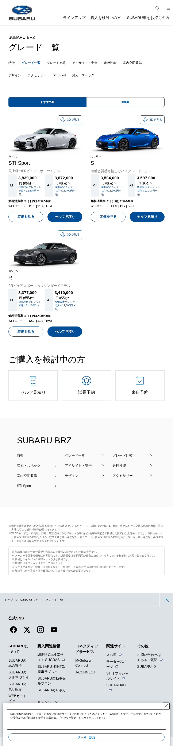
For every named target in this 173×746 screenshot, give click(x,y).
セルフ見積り (65, 217)
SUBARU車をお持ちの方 (148, 18)
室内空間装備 (132, 63)
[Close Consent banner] (166, 706)
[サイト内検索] (157, 8)
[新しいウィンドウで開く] (13, 632)
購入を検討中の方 (106, 18)
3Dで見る (73, 119)
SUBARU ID (146, 666)
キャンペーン (48, 702)
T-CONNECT (85, 672)
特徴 (11, 63)
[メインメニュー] (168, 8)
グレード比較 (56, 63)
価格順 (125, 102)
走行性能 (110, 63)
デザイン (14, 75)
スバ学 (111, 655)
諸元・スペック (83, 75)
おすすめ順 (47, 102)
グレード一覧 (31, 63)
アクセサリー (36, 75)
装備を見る (26, 216)
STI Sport (59, 75)
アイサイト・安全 (84, 63)
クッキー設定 (86, 737)
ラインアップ (74, 18)
